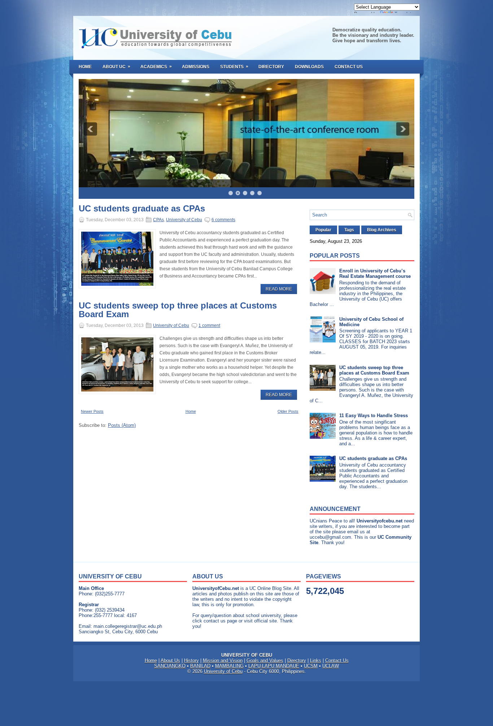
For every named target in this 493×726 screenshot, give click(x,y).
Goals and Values (265, 660)
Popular (323, 229)
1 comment (209, 325)
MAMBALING (229, 666)
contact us (215, 621)
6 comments (223, 219)
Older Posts (288, 411)
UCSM (311, 666)
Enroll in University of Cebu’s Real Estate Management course (375, 273)
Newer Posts (92, 411)
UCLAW (330, 666)
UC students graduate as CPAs (142, 208)
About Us (170, 660)
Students (234, 66)
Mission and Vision (223, 660)
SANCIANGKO (170, 666)
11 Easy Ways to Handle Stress (373, 415)
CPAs (158, 219)
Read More (279, 289)
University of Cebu (184, 219)
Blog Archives (381, 229)
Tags (349, 229)
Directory (271, 66)
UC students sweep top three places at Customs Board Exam (178, 310)
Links (315, 660)
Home (85, 66)
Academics (156, 66)
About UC (116, 66)
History (191, 660)
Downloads (309, 66)
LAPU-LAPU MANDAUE (273, 666)
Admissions (195, 66)
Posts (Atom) (122, 425)
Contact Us (349, 66)
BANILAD (200, 666)
